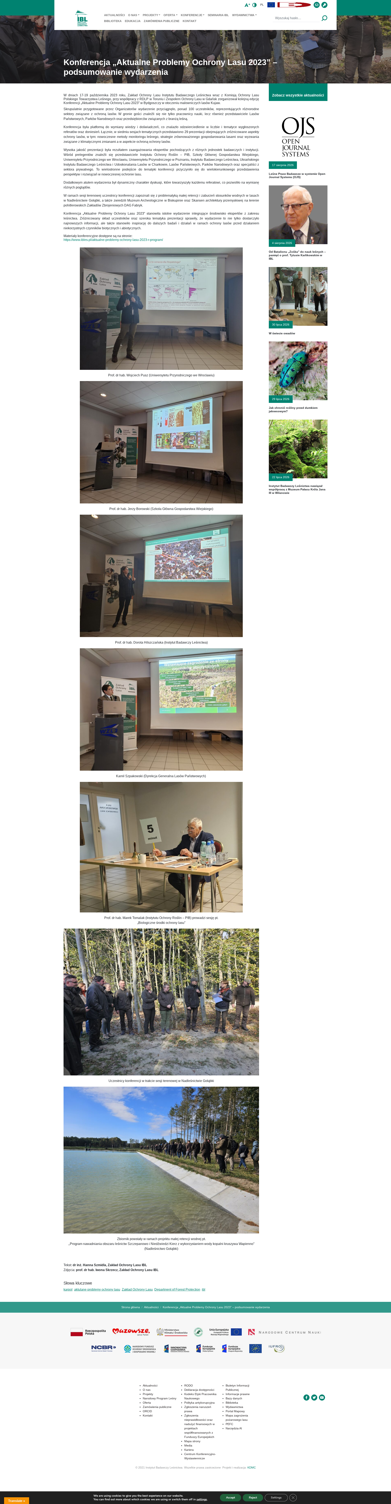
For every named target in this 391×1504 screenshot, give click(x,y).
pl (262, 4)
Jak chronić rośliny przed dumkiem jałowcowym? (293, 409)
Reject (253, 1498)
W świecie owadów (282, 333)
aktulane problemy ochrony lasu (97, 1289)
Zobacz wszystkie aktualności (298, 95)
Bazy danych (226, 1394)
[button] (271, 5)
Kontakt (190, 21)
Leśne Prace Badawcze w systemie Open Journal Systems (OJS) (297, 175)
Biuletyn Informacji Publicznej (237, 1385)
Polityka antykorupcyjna (186, 1402)
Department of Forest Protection (177, 1289)
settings (202, 1499)
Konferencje (191, 15)
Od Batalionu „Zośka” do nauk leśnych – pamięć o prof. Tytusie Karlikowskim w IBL (297, 255)
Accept (230, 1498)
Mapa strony (179, 1432)
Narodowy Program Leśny (141, 1398)
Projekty (150, 15)
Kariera (176, 1441)
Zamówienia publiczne (161, 21)
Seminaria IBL (218, 15)
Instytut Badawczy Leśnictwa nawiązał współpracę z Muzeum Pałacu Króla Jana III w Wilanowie (297, 489)
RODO (175, 1385)
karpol (68, 1289)
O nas (132, 15)
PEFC (222, 1419)
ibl (203, 1289)
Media (175, 1437)
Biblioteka (113, 21)
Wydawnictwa (243, 15)
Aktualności (114, 15)
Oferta (169, 15)
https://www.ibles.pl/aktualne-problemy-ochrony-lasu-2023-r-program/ (113, 240)
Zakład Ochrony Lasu (137, 1289)
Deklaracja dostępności (186, 1389)
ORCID (129, 1411)
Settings (276, 1498)
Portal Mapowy (227, 1407)
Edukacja (133, 21)
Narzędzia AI (226, 1424)
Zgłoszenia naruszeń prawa (189, 1407)
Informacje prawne (230, 1389)
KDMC (251, 1459)
